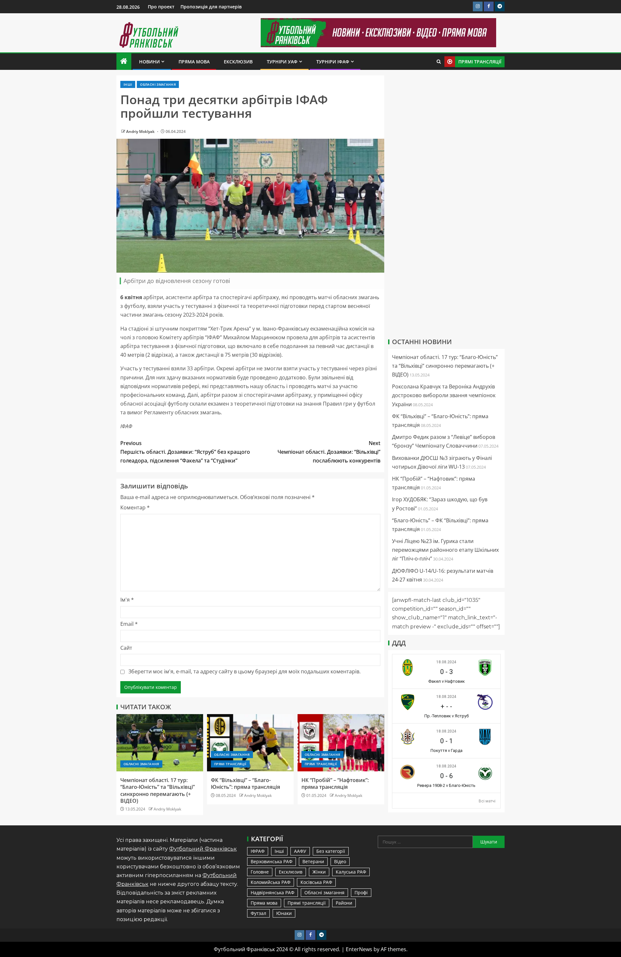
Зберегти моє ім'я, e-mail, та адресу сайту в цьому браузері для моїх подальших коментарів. (244, 671)
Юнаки (284, 913)
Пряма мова (194, 62)
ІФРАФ (258, 851)
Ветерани (313, 861)
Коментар (135, 507)
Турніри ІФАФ (332, 62)
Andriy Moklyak (141, 131)
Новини (149, 62)
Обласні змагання (158, 84)
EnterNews (359, 949)
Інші (128, 84)
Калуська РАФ (351, 872)
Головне (260, 872)
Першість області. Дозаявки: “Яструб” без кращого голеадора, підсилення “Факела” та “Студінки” (185, 452)
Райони (344, 903)
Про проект (161, 7)
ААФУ (300, 851)
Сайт (126, 647)
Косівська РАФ (316, 882)
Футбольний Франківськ (203, 849)
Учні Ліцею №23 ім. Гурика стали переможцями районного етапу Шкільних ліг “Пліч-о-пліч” (445, 550)
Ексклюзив (238, 62)
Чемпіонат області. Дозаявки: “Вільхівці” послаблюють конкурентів (329, 452)
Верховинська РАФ (271, 861)
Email (129, 623)
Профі (361, 892)
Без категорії (330, 851)
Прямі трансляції (230, 764)
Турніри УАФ (282, 62)
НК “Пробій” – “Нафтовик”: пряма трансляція (335, 783)
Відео (340, 861)
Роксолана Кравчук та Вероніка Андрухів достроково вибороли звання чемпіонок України (444, 395)
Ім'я (127, 599)
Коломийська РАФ (270, 882)
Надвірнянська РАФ (272, 892)
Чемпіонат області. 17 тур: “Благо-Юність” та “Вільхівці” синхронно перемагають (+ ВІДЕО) (157, 790)
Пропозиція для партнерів (211, 7)
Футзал (258, 913)
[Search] (439, 61)
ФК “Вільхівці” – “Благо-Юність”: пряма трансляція (245, 783)
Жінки (319, 872)
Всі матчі (487, 801)
